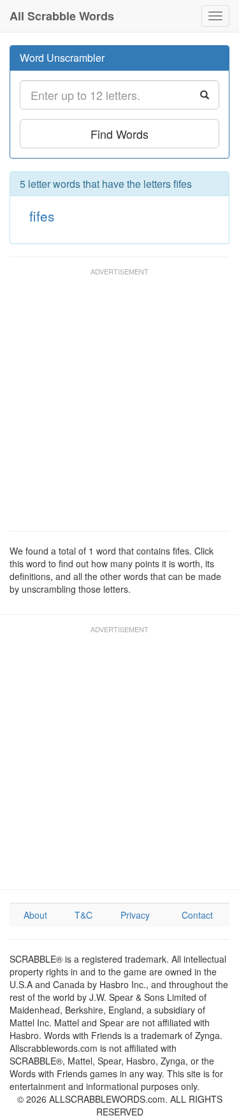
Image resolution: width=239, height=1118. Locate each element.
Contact (197, 915)
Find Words (119, 133)
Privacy (135, 915)
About (35, 915)
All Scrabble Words (62, 16)
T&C (83, 915)
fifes (42, 215)
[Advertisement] (119, 405)
